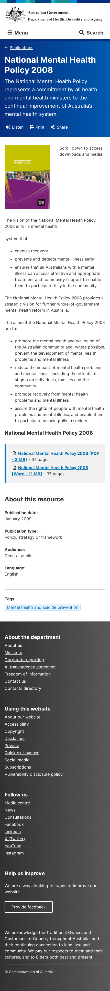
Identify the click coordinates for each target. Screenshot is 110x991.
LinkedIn (13, 831)
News (10, 810)
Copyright (14, 731)
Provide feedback (29, 906)
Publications (21, 47)
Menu (20, 33)
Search (94, 33)
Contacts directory (23, 688)
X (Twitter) (15, 838)
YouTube (13, 845)
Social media (17, 759)
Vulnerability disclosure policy (34, 774)
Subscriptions (18, 767)
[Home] (55, 14)
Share (62, 127)
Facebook (14, 824)
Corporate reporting (24, 659)
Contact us (15, 681)
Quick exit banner (22, 752)
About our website (22, 716)
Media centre (17, 802)
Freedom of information (28, 674)
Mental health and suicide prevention (42, 607)
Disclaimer (15, 738)
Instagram (14, 852)
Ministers (13, 652)
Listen (18, 127)
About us (13, 645)
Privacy (12, 745)
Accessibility (17, 724)
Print (40, 127)
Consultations (18, 817)
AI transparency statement (30, 666)
